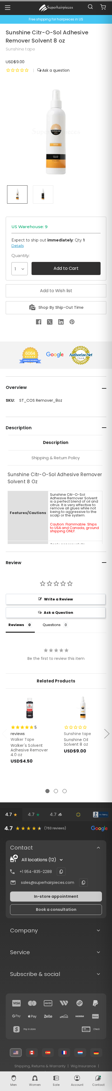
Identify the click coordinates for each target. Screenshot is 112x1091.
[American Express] (48, 1003)
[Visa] (16, 1003)
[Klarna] (95, 1016)
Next (106, 733)
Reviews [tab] (16, 624)
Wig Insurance (83, 1066)
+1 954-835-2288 (36, 871)
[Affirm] (64, 1016)
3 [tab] (65, 791)
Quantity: (20, 255)
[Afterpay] (79, 1003)
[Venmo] (79, 1016)
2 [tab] (56, 791)
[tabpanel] (29, 741)
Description (55, 442)
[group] (56, 828)
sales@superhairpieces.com (47, 882)
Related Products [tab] (56, 681)
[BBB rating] (101, 814)
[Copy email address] (83, 882)
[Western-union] (64, 1003)
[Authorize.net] (78, 814)
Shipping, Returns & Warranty (40, 1066)
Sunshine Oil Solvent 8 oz (76, 742)
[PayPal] (95, 1003)
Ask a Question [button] (58, 612)
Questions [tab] (52, 624)
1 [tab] (47, 791)
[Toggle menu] (7, 7)
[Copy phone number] (61, 872)
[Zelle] (48, 1016)
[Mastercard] (32, 1003)
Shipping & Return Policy (56, 458)
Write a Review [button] (58, 599)
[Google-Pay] (16, 1016)
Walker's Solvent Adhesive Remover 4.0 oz (29, 750)
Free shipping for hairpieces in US (56, 19)
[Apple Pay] (32, 1016)
